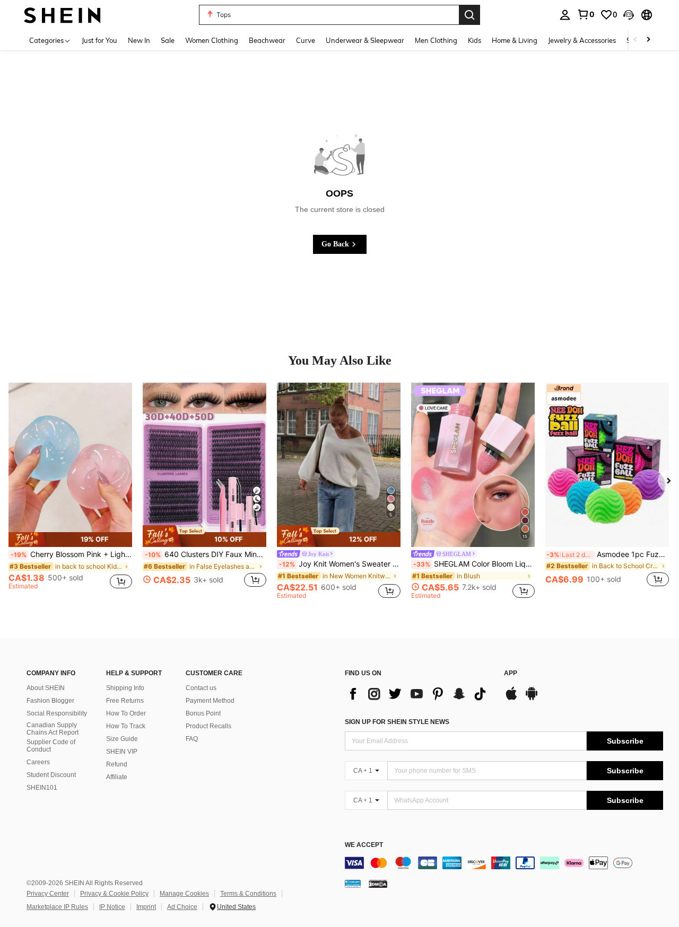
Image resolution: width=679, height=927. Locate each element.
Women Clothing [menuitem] (211, 40)
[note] (70, 539)
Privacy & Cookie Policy (114, 893)
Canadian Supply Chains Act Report (53, 728)
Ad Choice (182, 907)
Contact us (201, 688)
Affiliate (116, 777)
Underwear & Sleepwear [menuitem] (365, 40)
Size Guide (122, 739)
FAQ (192, 739)
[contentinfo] (504, 863)
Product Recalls (208, 726)
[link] (586, 14)
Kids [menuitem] (474, 40)
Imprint (146, 907)
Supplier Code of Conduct (51, 745)
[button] (628, 14)
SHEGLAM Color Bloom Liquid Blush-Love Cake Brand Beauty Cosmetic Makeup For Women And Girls (474, 564)
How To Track (125, 726)
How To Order (126, 713)
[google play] (531, 698)
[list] (419, 694)
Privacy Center (48, 893)
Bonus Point (203, 713)
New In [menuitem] (139, 40)
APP (510, 673)
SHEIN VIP (121, 751)
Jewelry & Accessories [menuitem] (582, 40)
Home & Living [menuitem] (514, 40)
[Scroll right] (648, 40)
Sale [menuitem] (168, 40)
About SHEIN (46, 688)
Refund (116, 764)
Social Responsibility (57, 713)
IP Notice (112, 907)
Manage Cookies (184, 893)
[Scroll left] (635, 40)
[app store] (511, 698)
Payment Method (210, 700)
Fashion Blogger (50, 700)
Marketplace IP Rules (57, 907)
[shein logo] (62, 15)
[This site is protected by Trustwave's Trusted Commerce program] (353, 883)
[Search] (469, 15)
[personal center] (565, 14)
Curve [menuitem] (305, 40)
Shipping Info (125, 688)
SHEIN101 (42, 787)
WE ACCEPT (364, 845)
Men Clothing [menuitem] (436, 40)
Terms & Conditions (248, 893)
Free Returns (125, 700)
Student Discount (51, 775)
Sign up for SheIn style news (397, 722)
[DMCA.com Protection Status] (378, 883)
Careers (38, 762)
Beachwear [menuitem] (267, 40)
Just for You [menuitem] (99, 40)
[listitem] (70, 491)
